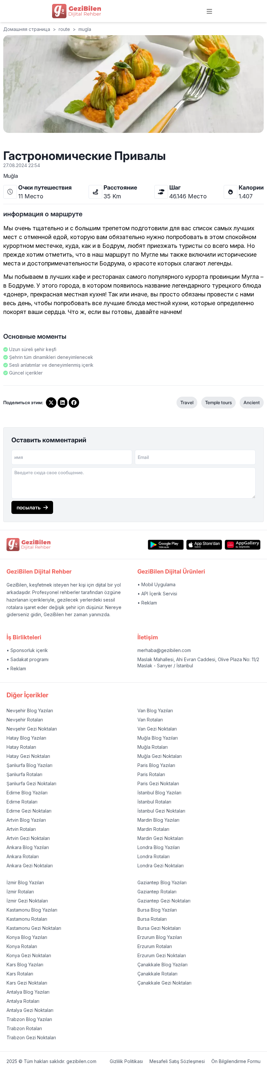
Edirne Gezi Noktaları (29, 811)
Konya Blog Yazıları (27, 937)
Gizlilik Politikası (126, 1061)
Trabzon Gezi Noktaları (31, 1037)
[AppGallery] (242, 545)
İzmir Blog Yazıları (25, 882)
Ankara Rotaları (23, 856)
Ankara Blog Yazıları (28, 847)
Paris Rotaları (151, 774)
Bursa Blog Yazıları (157, 910)
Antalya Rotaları (23, 1001)
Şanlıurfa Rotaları (24, 774)
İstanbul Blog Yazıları (159, 792)
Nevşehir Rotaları (25, 719)
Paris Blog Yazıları (156, 765)
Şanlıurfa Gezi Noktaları (31, 783)
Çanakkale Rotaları (157, 973)
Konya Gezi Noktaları (29, 955)
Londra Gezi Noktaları (160, 865)
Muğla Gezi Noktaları (159, 756)
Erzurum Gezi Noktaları (161, 955)
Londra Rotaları (153, 856)
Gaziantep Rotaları (156, 891)
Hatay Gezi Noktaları (28, 756)
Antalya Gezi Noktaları (30, 1010)
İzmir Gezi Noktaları (27, 900)
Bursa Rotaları (152, 919)
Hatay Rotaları (21, 747)
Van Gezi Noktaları (157, 728)
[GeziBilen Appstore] (204, 545)
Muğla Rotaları (152, 747)
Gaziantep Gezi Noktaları (163, 900)
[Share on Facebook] (74, 402)
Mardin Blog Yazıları (158, 820)
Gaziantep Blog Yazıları (162, 882)
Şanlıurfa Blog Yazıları (29, 765)
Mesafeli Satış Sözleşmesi (177, 1061)
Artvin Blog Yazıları (26, 820)
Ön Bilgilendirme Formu (235, 1061)
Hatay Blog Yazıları (26, 738)
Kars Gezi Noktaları (27, 983)
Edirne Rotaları (22, 801)
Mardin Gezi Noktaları (160, 838)
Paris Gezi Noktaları (158, 783)
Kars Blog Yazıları (25, 964)
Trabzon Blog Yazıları (29, 1019)
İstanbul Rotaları (154, 801)
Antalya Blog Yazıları (28, 992)
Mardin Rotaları (153, 829)
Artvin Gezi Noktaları (28, 838)
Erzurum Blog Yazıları (159, 937)
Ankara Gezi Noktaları (30, 865)
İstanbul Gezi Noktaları (161, 811)
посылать (29, 507)
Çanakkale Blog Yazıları (162, 964)
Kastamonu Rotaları (27, 919)
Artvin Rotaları (21, 829)
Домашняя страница (26, 29)
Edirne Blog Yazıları (27, 792)
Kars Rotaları (20, 973)
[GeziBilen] (76, 11)
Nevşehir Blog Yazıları (30, 710)
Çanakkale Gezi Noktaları (164, 983)
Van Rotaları (150, 719)
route (64, 29)
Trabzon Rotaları (24, 1028)
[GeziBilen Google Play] (166, 545)
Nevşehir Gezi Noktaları (32, 728)
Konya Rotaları (22, 946)
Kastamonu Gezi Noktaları (34, 928)
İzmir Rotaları (20, 891)
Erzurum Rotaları (154, 946)
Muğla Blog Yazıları (157, 738)
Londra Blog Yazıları (158, 847)
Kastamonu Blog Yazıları (32, 910)
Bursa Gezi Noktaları (159, 928)
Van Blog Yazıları (155, 710)
